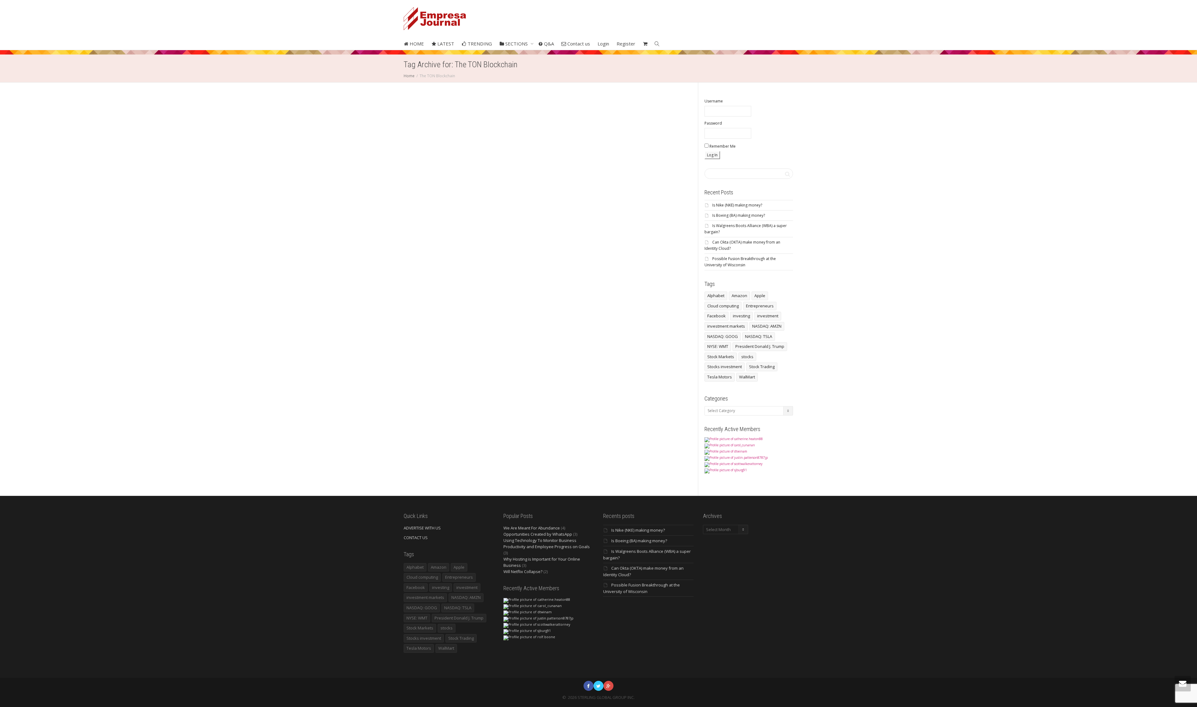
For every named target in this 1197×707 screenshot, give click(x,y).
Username (713, 101)
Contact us (578, 43)
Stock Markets (720, 356)
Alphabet (715, 295)
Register (626, 43)
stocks (747, 356)
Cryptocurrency (433, 211)
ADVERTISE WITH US (422, 528)
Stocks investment (724, 366)
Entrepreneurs (760, 306)
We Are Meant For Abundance (531, 528)
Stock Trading (762, 366)
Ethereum (430, 215)
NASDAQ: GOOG (722, 336)
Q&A (548, 43)
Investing (462, 215)
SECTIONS (516, 43)
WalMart (747, 377)
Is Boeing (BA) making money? (738, 215)
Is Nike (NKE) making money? (737, 205)
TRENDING (479, 43)
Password (713, 123)
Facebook (716, 316)
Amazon (739, 295)
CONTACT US (416, 537)
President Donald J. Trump (759, 346)
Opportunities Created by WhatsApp (537, 534)
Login (603, 43)
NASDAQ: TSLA (758, 336)
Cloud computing (723, 306)
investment (767, 316)
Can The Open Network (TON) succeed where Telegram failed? (446, 197)
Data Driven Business (450, 211)
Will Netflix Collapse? (522, 571)
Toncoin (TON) (447, 228)
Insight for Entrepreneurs (446, 215)
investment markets (726, 326)
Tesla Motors (719, 377)
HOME (416, 43)
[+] (447, 170)
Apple (759, 295)
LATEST (445, 43)
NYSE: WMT (717, 346)
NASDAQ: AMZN (766, 326)
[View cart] (645, 43)
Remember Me (722, 146)
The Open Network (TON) (450, 224)
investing (741, 316)
